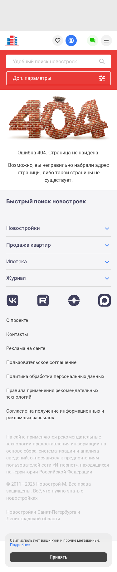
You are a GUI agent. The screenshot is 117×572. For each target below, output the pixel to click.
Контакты (17, 334)
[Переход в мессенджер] (104, 297)
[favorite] (57, 40)
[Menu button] (92, 40)
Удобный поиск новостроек (45, 62)
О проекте (17, 320)
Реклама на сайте (25, 348)
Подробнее (20, 545)
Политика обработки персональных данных (55, 376)
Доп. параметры (32, 78)
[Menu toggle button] (106, 40)
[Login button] (71, 40)
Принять (58, 557)
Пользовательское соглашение (41, 362)
